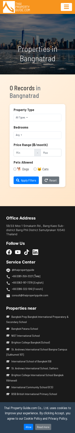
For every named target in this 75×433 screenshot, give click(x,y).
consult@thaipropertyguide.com (30, 295)
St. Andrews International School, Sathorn (34, 368)
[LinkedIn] (35, 252)
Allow (28, 427)
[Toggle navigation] (66, 7)
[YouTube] (18, 252)
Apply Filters (28, 180)
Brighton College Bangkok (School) (30, 342)
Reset (53, 180)
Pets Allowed (23, 162)
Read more (43, 427)
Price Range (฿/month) (31, 144)
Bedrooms (21, 127)
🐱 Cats (43, 169)
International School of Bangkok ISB (31, 361)
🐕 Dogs (23, 169)
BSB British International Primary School (34, 394)
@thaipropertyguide (23, 269)
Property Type (24, 109)
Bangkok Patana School (24, 328)
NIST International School (25, 335)
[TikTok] (26, 252)
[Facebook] (9, 252)
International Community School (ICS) (32, 387)
